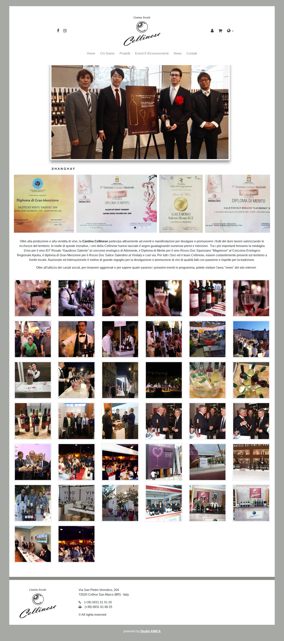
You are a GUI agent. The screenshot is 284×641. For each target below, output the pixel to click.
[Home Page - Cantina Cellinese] (142, 31)
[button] (220, 31)
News (178, 53)
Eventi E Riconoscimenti (152, 53)
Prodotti (125, 53)
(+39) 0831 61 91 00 (98, 602)
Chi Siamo (107, 53)
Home (91, 53)
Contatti (191, 53)
